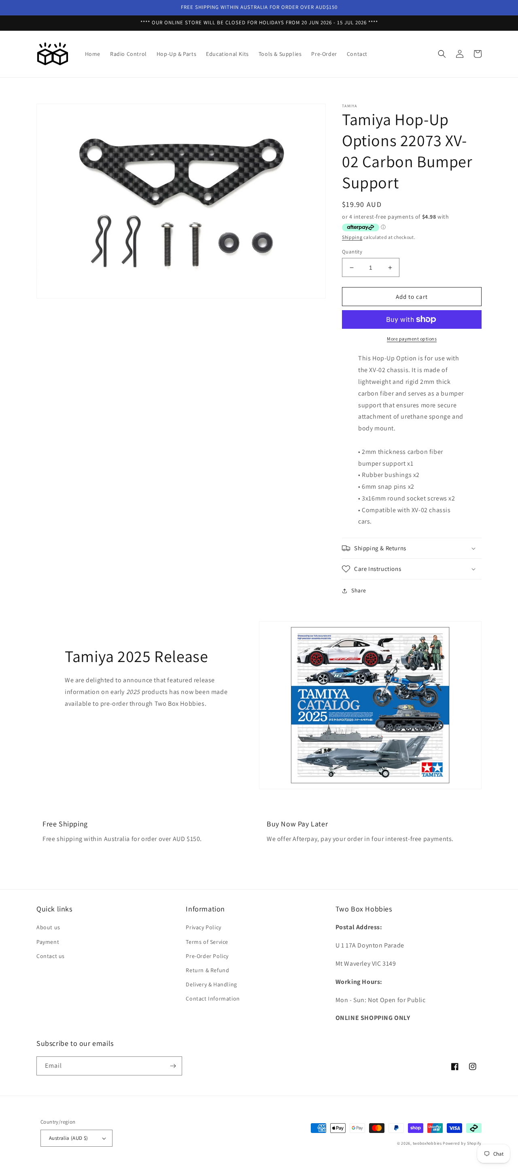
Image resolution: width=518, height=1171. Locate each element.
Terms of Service (207, 941)
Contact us (50, 956)
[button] (442, 54)
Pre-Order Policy (207, 956)
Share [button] (358, 590)
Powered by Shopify (462, 1143)
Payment (47, 941)
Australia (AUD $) (68, 1138)
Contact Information (213, 998)
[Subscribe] (173, 1065)
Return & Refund (207, 970)
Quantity (352, 251)
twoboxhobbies (427, 1143)
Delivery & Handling (211, 984)
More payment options (412, 339)
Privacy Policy (203, 927)
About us (48, 927)
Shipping (352, 237)
